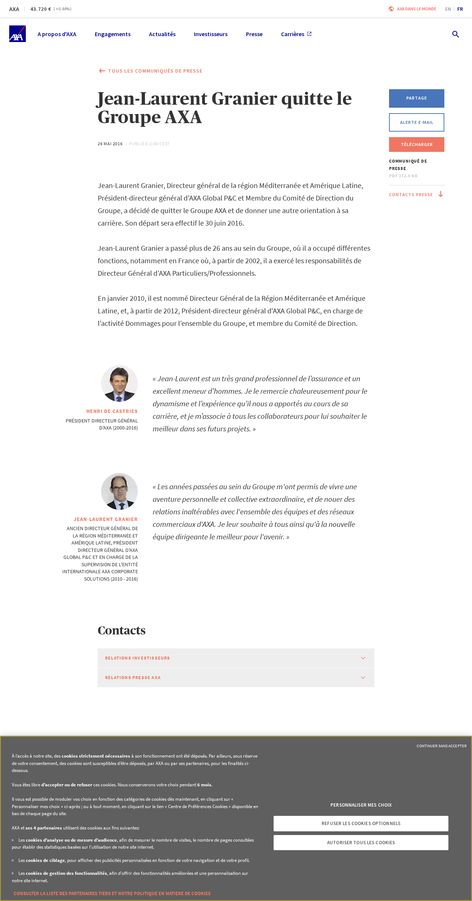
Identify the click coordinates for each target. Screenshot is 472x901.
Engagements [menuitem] (113, 34)
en (448, 9)
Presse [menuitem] (254, 34)
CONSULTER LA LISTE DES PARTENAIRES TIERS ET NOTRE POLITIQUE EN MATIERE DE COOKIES (112, 893)
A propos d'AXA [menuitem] (57, 34)
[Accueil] (17, 33)
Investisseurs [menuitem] (211, 34)
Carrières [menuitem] (292, 34)
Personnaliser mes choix (361, 805)
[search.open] (455, 33)
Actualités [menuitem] (162, 34)
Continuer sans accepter (441, 745)
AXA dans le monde (416, 8)
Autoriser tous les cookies (361, 842)
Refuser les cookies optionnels (361, 823)
